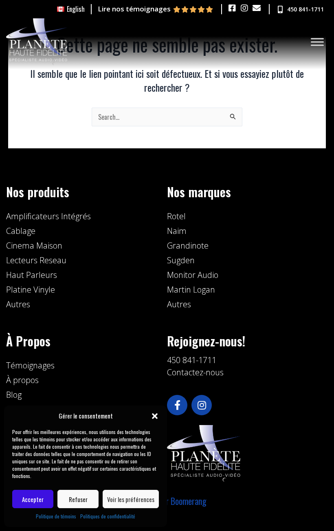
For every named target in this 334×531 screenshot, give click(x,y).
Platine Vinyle (30, 289)
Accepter (33, 499)
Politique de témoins (56, 516)
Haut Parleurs (31, 274)
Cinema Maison (34, 245)
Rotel (176, 216)
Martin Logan (191, 289)
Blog (14, 394)
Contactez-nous (195, 372)
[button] (155, 416)
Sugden (181, 260)
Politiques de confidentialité (107, 516)
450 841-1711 (191, 360)
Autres (18, 304)
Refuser (78, 499)
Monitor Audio (192, 274)
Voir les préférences (130, 499)
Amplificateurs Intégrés (48, 216)
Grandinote (188, 245)
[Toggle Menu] (317, 42)
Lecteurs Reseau (36, 260)
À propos (22, 380)
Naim (177, 230)
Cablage (20, 230)
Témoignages (30, 365)
